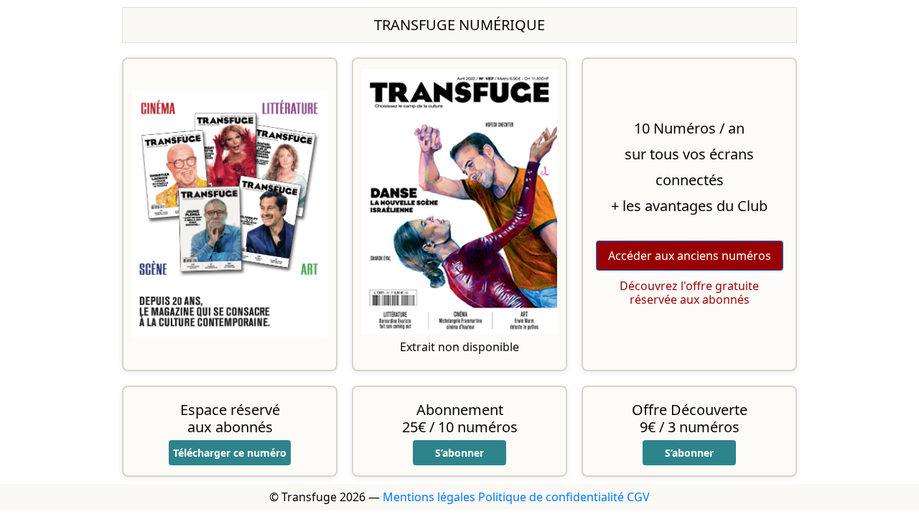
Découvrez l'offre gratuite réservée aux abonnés (689, 292)
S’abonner (459, 453)
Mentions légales (429, 497)
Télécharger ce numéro (229, 453)
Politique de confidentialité (551, 497)
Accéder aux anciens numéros (689, 256)
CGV (638, 497)
